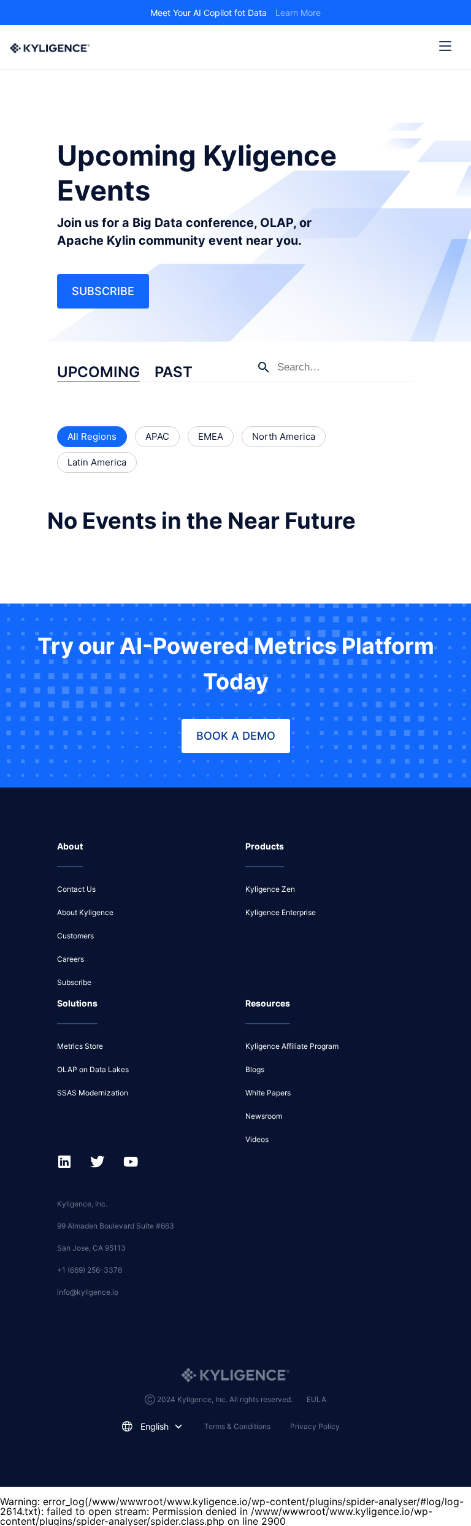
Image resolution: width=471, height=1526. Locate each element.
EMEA (210, 436)
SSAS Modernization (92, 1092)
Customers (75, 935)
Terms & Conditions (237, 1426)
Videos (257, 1139)
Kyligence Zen (270, 889)
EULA (316, 1399)
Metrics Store (80, 1046)
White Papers (268, 1092)
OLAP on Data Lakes (93, 1069)
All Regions (92, 436)
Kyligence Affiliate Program (292, 1046)
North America (283, 436)
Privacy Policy (315, 1426)
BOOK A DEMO (235, 735)
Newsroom (263, 1116)
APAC (157, 436)
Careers (70, 959)
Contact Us (76, 889)
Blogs (254, 1069)
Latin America (96, 462)
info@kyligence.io (87, 1292)
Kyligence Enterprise (280, 912)
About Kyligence (85, 912)
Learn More (298, 12)
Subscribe (103, 291)
